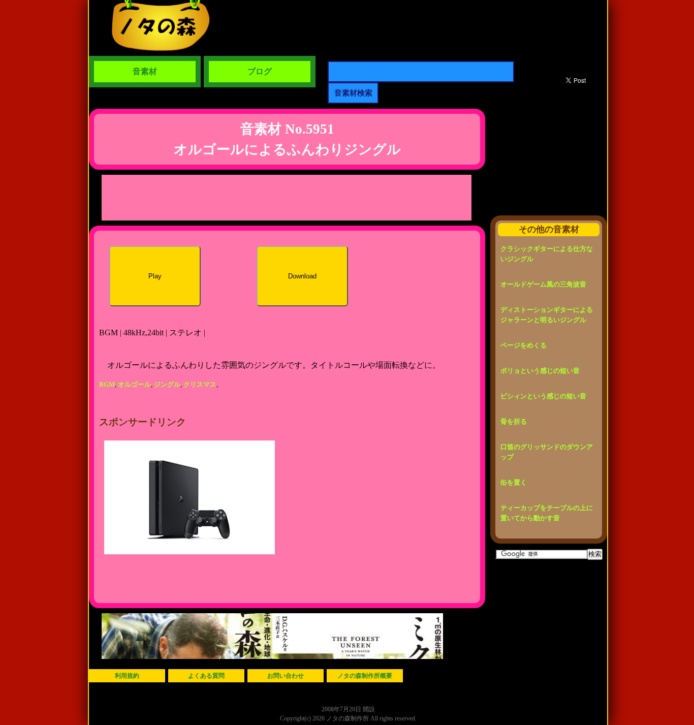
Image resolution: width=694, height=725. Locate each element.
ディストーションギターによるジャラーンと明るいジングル (546, 315)
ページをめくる (523, 345)
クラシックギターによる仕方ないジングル (546, 254)
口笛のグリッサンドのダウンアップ (546, 452)
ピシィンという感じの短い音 (543, 396)
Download (302, 276)
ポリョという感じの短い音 (540, 370)
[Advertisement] (286, 197)
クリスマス (199, 384)
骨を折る (513, 421)
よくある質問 (206, 675)
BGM (107, 384)
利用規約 (127, 675)
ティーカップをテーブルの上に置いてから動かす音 (546, 513)
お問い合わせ (285, 675)
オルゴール (134, 384)
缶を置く (513, 482)
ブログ (259, 71)
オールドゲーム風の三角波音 (543, 284)
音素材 (145, 71)
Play (155, 276)
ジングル (167, 384)
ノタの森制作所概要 (364, 675)
